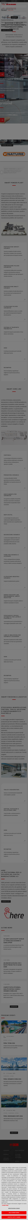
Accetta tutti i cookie (14, 1217)
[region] (14, 1191)
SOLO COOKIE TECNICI (14, 1212)
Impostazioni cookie (14, 1208)
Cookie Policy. (5, 1205)
